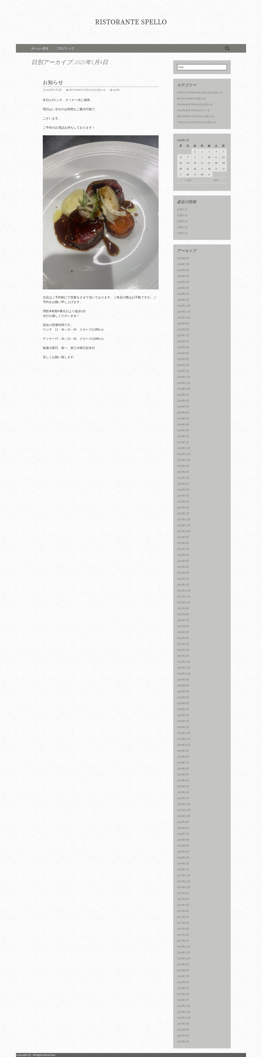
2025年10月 (183, 317)
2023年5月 (183, 489)
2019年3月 (183, 786)
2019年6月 (183, 768)
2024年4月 (183, 424)
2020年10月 (183, 673)
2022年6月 (183, 555)
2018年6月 (183, 839)
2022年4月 (183, 567)
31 (209, 174)
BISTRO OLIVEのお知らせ (191, 98)
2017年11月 (183, 881)
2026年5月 (183, 276)
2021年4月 (183, 638)
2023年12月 (183, 448)
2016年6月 (183, 982)
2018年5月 (183, 845)
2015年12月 (183, 1006)
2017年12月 (183, 875)
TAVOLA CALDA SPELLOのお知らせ (196, 122)
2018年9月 (183, 822)
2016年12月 (183, 946)
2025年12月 (183, 305)
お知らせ (53, 82)
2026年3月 (183, 288)
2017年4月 (183, 923)
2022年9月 (183, 537)
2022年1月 (183, 584)
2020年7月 (183, 691)
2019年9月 (183, 750)
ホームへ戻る (40, 48)
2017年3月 (183, 928)
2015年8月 (183, 1029)
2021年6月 (183, 626)
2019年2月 (183, 792)
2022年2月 (183, 578)
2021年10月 (183, 602)
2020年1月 (183, 727)
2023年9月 (183, 466)
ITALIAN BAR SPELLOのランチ (193, 110)
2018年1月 (183, 869)
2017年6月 (183, 911)
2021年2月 (183, 650)
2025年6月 (183, 341)
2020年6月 (183, 697)
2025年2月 (183, 365)
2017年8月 (183, 899)
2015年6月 (183, 1035)
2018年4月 (183, 851)
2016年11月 (183, 952)
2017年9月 (183, 893)
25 (216, 168)
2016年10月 (183, 958)
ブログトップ (65, 48)
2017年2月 (183, 934)
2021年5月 (183, 632)
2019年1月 (183, 798)
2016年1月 (183, 1000)
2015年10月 (183, 1017)
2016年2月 (183, 994)
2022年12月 (183, 519)
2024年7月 (183, 406)
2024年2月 (183, 436)
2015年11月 (183, 1012)
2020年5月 (183, 703)
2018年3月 (183, 857)
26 (223, 168)
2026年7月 (183, 264)
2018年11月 (183, 810)
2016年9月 (183, 964)
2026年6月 (183, 270)
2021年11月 (183, 596)
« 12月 (187, 180)
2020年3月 (183, 715)
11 (216, 157)
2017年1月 (183, 940)
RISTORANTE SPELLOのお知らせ (87, 89)
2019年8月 (183, 756)
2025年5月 (183, 347)
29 (195, 174)
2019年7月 (183, 762)
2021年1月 (183, 656)
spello (116, 89)
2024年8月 (183, 400)
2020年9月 (183, 679)
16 (202, 163)
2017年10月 (183, 887)
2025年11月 (183, 311)
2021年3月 (183, 644)
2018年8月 (183, 828)
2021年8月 (183, 614)
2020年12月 (183, 661)
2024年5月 (183, 418)
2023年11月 (183, 454)
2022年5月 (183, 561)
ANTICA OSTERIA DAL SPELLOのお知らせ (200, 92)
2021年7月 (183, 620)
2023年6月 (183, 483)
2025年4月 (183, 353)
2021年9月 (183, 608)
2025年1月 (183, 371)
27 (180, 174)
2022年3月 (183, 572)
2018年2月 (183, 863)
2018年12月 (183, 804)
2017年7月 (183, 905)
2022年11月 (183, 525)
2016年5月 (183, 988)
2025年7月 (183, 335)
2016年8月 (183, 970)
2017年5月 (183, 917)
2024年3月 (183, 430)
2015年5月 (183, 1041)
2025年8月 (183, 329)
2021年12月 (183, 590)
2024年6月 (183, 412)
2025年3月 (183, 359)
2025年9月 (183, 323)
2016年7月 (183, 976)
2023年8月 (183, 472)
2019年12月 (183, 733)
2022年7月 (183, 549)
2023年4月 (183, 495)
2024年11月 (183, 383)
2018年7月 (183, 834)
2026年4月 (183, 282)
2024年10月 (183, 388)
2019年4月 (183, 780)
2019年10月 (183, 745)
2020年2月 (183, 721)
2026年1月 (183, 299)
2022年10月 (183, 531)
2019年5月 (183, 774)
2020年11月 (183, 667)
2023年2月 (183, 507)
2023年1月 (183, 513)
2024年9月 (183, 394)
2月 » (216, 180)
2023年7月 (183, 477)
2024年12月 (183, 377)
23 (202, 168)
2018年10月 (183, 816)
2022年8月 (183, 543)
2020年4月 (183, 709)
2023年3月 (183, 501)
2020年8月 (183, 685)
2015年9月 (183, 1023)
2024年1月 (183, 442)
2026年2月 (183, 294)
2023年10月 (183, 460)
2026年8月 (183, 258)
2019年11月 (183, 739)
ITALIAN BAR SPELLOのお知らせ (195, 104)
